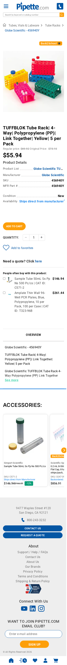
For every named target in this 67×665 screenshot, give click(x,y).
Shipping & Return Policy (33, 581)
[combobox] (33, 14)
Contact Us (32, 557)
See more (11, 380)
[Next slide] (61, 125)
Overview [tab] (33, 335)
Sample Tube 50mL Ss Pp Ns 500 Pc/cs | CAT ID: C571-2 (32, 283)
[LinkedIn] (33, 609)
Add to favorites (22, 248)
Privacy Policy (33, 571)
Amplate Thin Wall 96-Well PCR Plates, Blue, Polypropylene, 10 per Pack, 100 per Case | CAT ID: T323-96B (32, 302)
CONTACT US (33, 528)
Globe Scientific (53, 175)
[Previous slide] (6, 125)
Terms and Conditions (33, 576)
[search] (62, 14)
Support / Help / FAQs (32, 552)
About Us (32, 562)
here (38, 261)
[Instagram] (41, 609)
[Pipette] (33, 6)
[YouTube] (24, 609)
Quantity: (11, 237)
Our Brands (33, 566)
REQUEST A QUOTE (33, 535)
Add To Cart (14, 226)
